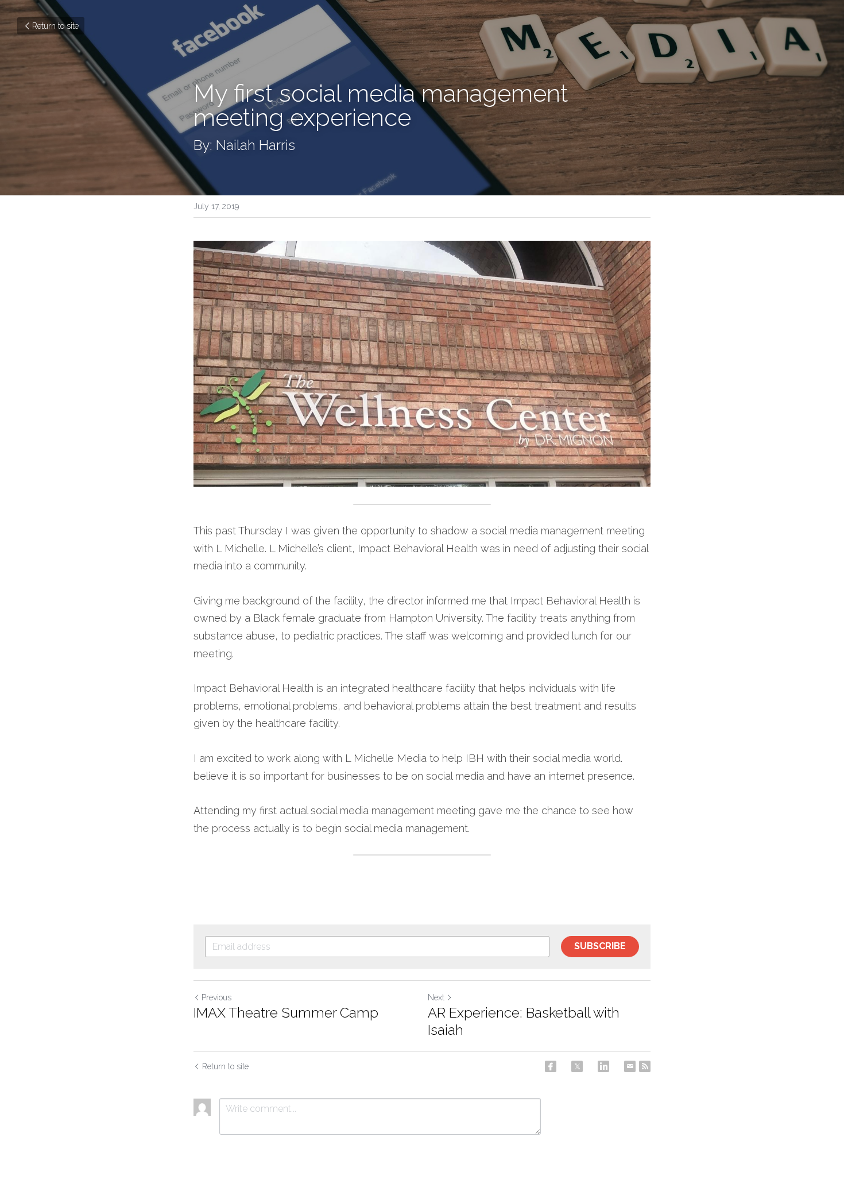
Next (436, 997)
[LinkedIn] (603, 1066)
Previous (216, 997)
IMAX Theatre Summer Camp (285, 1012)
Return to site (55, 25)
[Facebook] (550, 1066)
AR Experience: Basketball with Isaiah (524, 1021)
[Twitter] (577, 1066)
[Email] (630, 1066)
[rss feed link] (645, 1066)
